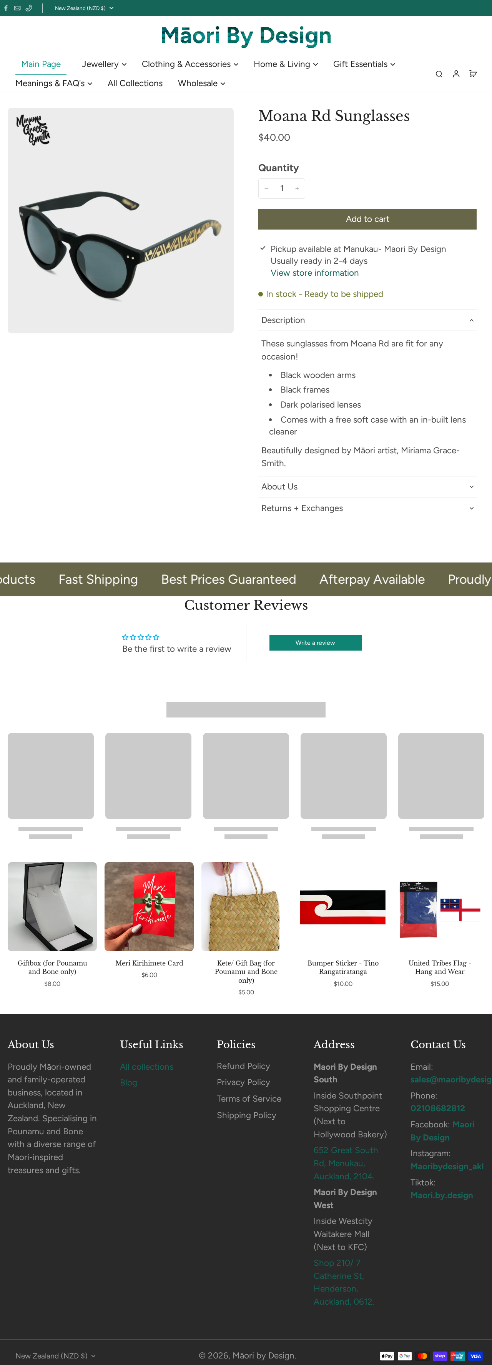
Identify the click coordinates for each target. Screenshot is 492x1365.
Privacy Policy (243, 1082)
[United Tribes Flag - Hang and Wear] (439, 906)
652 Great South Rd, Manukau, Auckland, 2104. (346, 1163)
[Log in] (455, 73)
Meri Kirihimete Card (149, 963)
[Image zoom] (121, 220)
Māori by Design (263, 1355)
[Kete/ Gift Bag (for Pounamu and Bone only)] (246, 906)
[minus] (266, 188)
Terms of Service (249, 1099)
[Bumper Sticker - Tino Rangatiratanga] (342, 906)
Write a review (315, 642)
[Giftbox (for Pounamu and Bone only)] (52, 906)
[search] (438, 73)
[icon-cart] (472, 73)
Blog (128, 1082)
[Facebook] (6, 8)
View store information (315, 273)
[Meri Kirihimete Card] (149, 906)
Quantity (278, 167)
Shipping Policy (246, 1115)
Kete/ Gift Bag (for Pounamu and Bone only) (246, 971)
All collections (146, 1067)
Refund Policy (243, 1066)
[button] (367, 219)
